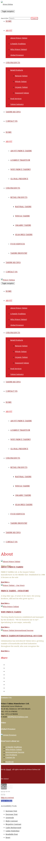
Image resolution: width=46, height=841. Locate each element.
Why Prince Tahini (11, 612)
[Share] (4, 791)
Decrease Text (12, 814)
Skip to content (7, 798)
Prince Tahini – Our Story (15, 591)
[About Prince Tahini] (10, 562)
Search (34, 18)
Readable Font (12, 834)
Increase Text (11, 811)
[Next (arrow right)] (4, 794)
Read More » (5, 582)
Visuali (8, 769)
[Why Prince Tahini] (10, 607)
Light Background (13, 828)
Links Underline (12, 831)
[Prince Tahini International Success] (17, 630)
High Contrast (12, 821)
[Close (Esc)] (2, 791)
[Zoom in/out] (9, 791)
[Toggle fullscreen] (7, 791)
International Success (15, 752)
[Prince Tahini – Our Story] (13, 585)
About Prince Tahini (12, 567)
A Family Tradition (14, 747)
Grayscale (10, 818)
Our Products (11, 755)
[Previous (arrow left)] (2, 794)
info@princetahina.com (18, 717)
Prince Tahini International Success (21, 636)
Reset (8, 837)
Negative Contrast (13, 824)
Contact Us (10, 757)
